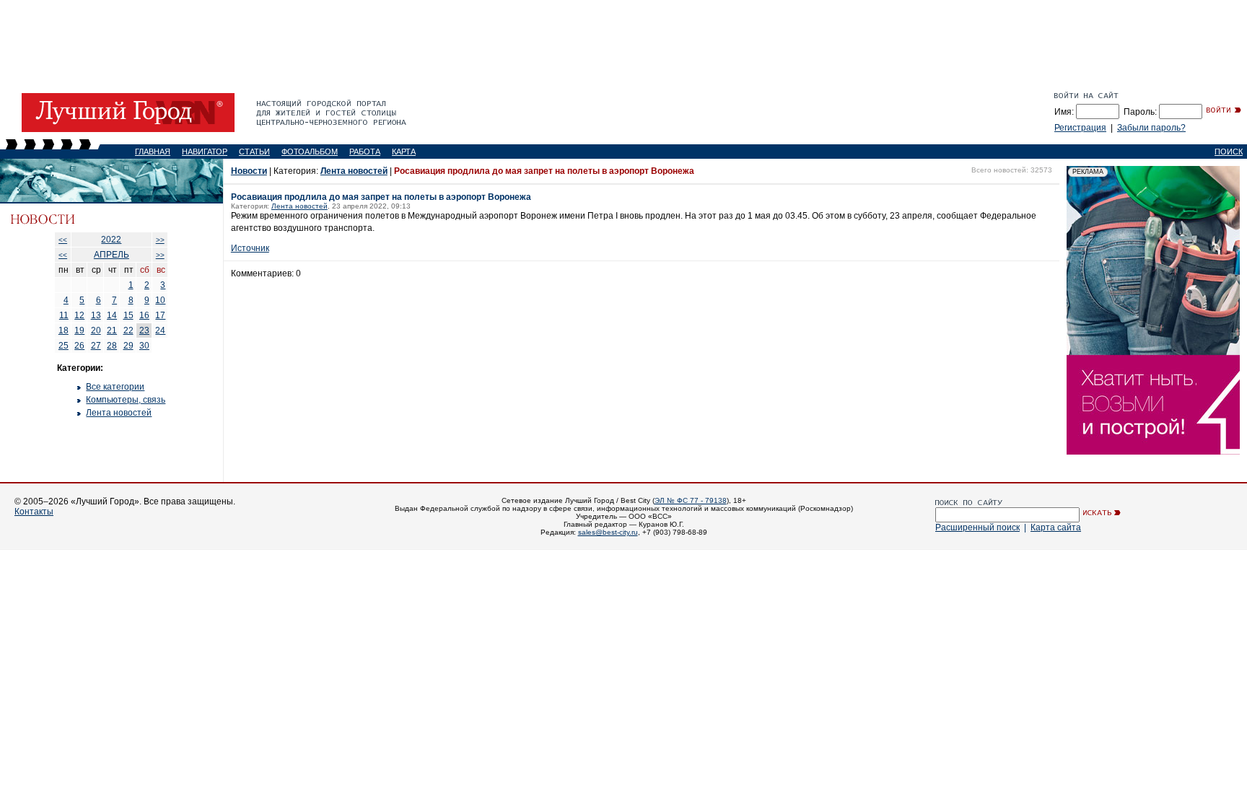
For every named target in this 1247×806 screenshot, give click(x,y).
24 (160, 330)
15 (128, 315)
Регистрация (1080, 128)
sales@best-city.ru (608, 532)
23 (144, 330)
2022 (111, 240)
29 (128, 346)
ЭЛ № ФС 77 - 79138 (691, 500)
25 (63, 346)
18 (63, 330)
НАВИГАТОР (204, 151)
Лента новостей (119, 413)
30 (144, 346)
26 (79, 346)
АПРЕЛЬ (111, 255)
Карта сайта (1056, 527)
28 (112, 346)
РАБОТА (364, 151)
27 (96, 346)
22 (128, 330)
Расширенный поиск (977, 527)
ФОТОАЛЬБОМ (309, 151)
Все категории (115, 387)
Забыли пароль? (1151, 128)
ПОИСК (1229, 151)
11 (64, 315)
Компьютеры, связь (125, 400)
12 (79, 315)
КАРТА (404, 151)
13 (96, 315)
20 (96, 330)
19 (79, 330)
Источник (250, 248)
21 (112, 330)
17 (160, 315)
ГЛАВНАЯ (152, 151)
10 (160, 300)
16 (144, 315)
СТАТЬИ (254, 151)
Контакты (33, 512)
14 (112, 315)
